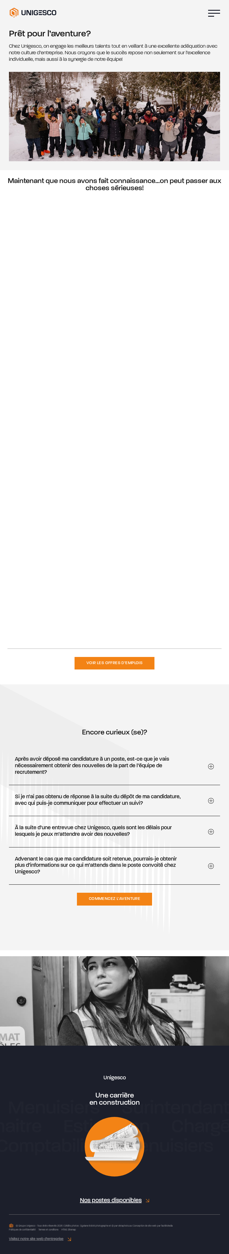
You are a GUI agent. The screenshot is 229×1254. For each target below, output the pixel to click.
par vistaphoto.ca (122, 1226)
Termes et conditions (48, 1230)
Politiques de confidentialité (22, 1230)
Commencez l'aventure (114, 899)
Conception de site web (145, 1226)
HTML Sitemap (68, 1230)
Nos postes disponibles (111, 1201)
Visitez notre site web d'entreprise (36, 1239)
